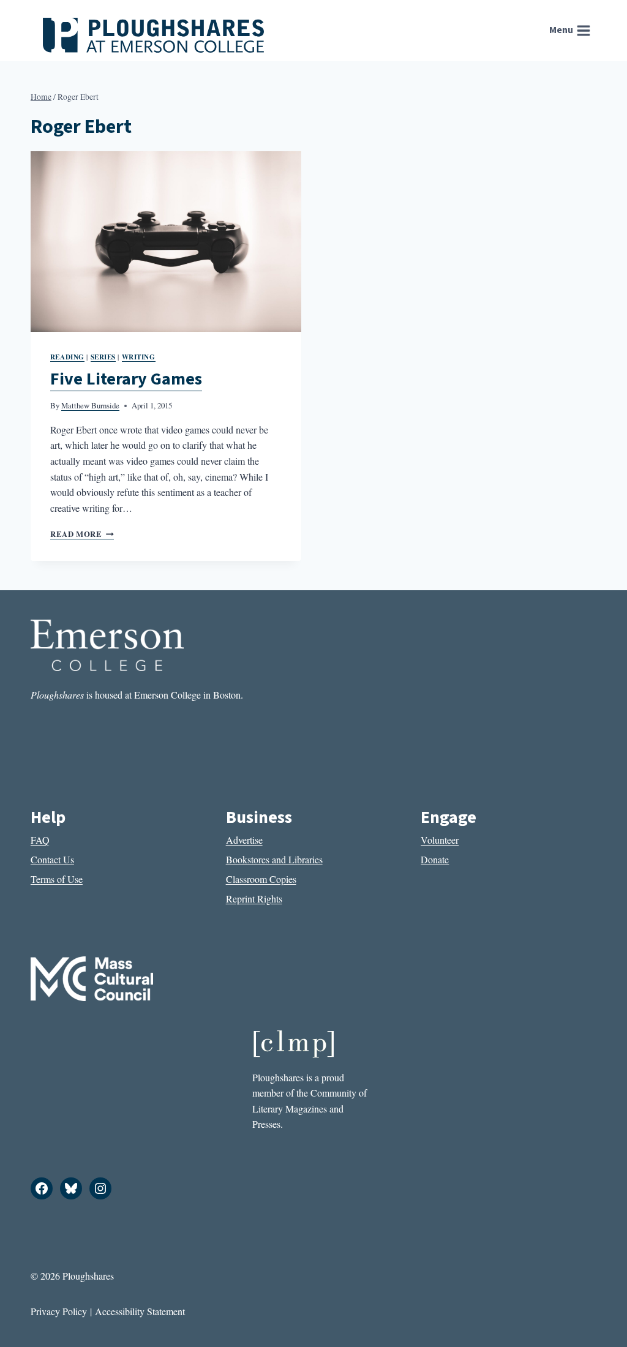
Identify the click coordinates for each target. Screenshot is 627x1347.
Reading (67, 356)
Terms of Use (57, 878)
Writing (139, 356)
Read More (82, 533)
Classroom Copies (261, 878)
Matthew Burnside (90, 405)
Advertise (244, 839)
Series (103, 356)
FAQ (40, 839)
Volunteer (440, 839)
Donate (435, 859)
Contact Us (52, 859)
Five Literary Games (126, 379)
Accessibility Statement (140, 1311)
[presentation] (166, 241)
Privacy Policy (59, 1311)
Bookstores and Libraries (274, 859)
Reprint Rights (254, 898)
